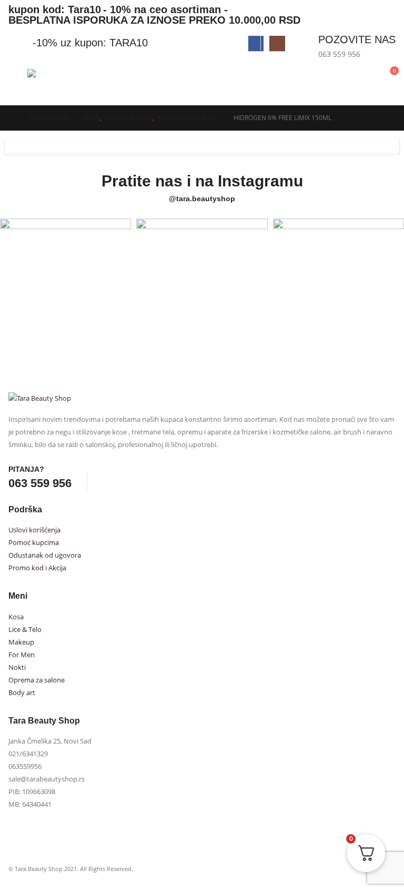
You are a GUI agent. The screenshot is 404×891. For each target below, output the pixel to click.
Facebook (107, 482)
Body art (21, 692)
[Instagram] (277, 43)
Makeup (21, 642)
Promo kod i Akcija (37, 567)
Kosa (16, 616)
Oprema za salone (36, 680)
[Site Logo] (66, 85)
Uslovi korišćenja (34, 530)
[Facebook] (256, 43)
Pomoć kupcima (33, 542)
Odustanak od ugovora (44, 555)
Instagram (127, 482)
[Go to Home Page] (11, 118)
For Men (21, 654)
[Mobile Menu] (17, 82)
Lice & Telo (25, 629)
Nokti (17, 667)
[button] (359, 76)
